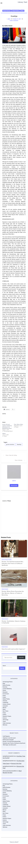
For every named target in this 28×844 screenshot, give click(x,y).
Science (5, 718)
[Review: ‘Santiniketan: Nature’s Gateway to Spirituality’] (14, 608)
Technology (5, 719)
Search (4, 665)
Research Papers (7, 716)
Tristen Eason (6, 763)
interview (5, 700)
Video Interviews (7, 723)
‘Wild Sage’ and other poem (9, 745)
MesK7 (16, 842)
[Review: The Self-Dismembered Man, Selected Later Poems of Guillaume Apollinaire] (14, 548)
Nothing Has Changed (8, 739)
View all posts (14, 485)
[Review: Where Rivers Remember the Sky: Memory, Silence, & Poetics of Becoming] (14, 578)
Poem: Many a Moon (18, 424)
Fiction (4, 697)
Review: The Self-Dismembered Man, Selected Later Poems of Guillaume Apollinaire (13, 563)
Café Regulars (6, 736)
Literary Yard (22, 2)
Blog (4, 683)
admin (9, 19)
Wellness (5, 725)
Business (5, 687)
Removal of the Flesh (16, 763)
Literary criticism (7, 704)
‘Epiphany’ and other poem (9, 738)
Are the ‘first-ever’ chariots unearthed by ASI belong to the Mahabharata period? (7, 426)
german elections (10, 444)
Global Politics (15, 10)
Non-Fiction (5, 711)
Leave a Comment (14, 20)
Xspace (4, 433)
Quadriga (19, 444)
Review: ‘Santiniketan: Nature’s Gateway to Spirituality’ (13, 622)
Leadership (5, 702)
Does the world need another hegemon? (13, 649)
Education (5, 692)
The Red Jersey (20, 760)
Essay (4, 695)
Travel (4, 721)
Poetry (10, 559)
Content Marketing (7, 688)
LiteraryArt (5, 706)
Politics (4, 714)
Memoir (4, 707)
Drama (4, 690)
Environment (6, 694)
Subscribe (21, 657)
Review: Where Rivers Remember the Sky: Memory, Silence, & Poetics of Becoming (13, 593)
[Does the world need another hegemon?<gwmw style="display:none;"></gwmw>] (14, 636)
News (22, 10)
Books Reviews (6, 10)
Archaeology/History (8, 681)
